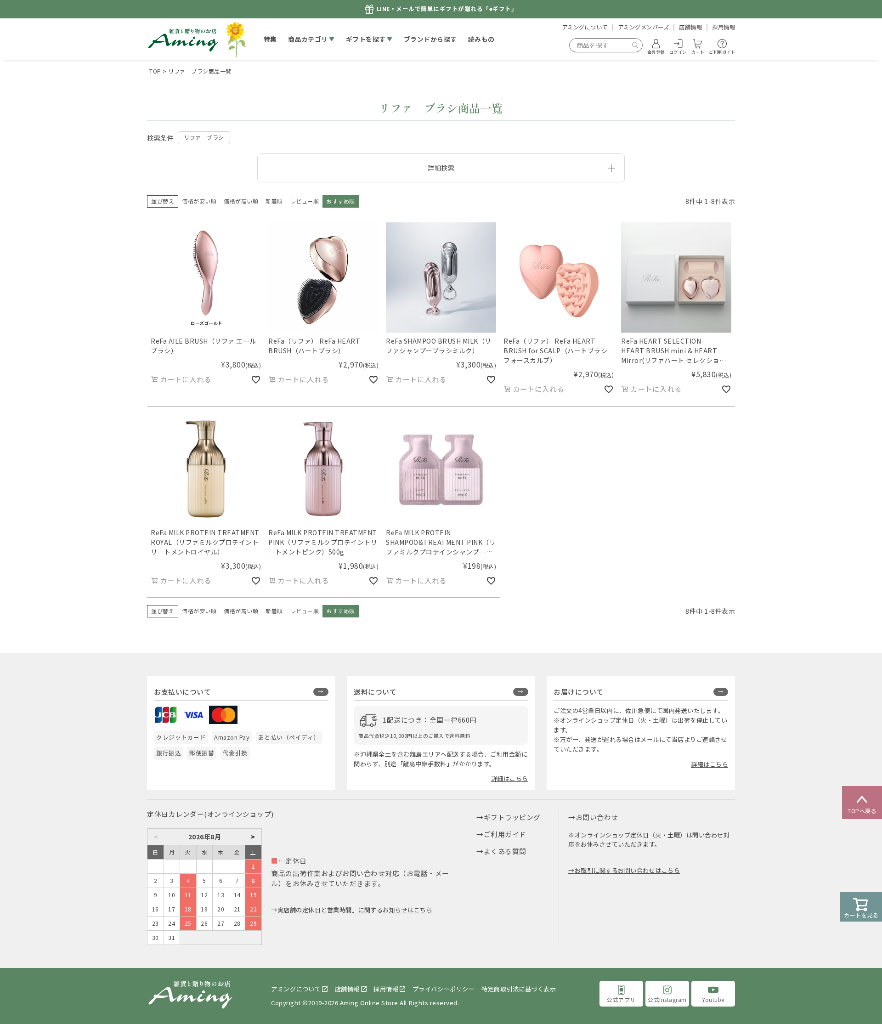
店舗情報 (690, 27)
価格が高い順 (241, 201)
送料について (375, 691)
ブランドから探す (430, 39)
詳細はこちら (509, 778)
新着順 (274, 201)
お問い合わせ (597, 817)
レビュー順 (304, 201)
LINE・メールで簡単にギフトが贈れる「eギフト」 (447, 9)
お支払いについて (182, 691)
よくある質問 (505, 851)
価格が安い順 (199, 201)
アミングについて (585, 27)
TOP (155, 71)
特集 (270, 39)
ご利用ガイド (505, 834)
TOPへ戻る (862, 811)
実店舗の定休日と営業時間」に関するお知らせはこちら (354, 909)
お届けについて (579, 691)
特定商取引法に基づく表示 (518, 988)
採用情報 (723, 27)
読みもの (481, 39)
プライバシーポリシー (444, 988)
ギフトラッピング (512, 817)
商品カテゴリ (308, 39)
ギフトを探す (366, 39)
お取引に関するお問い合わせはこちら (627, 870)
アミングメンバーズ (643, 27)
